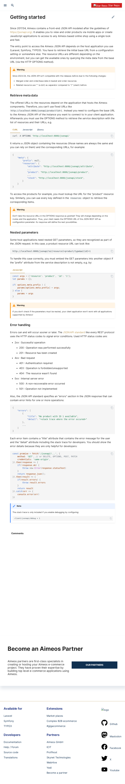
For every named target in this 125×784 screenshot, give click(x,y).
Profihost (52, 752)
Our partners (94, 664)
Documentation (12, 742)
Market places (55, 715)
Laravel (8, 715)
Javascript (27, 130)
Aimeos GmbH (55, 742)
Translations (11, 757)
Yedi (49, 767)
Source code (11, 752)
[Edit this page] (113, 17)
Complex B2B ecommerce (62, 720)
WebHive (52, 762)
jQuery (40, 130)
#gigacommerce (56, 726)
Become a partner (57, 772)
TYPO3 (8, 726)
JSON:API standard (74, 332)
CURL (15, 130)
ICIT (49, 747)
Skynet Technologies (59, 757)
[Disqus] (62, 577)
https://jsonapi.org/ (21, 32)
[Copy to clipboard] (112, 135)
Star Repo (114, 5)
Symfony (9, 720)
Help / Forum (11, 747)
